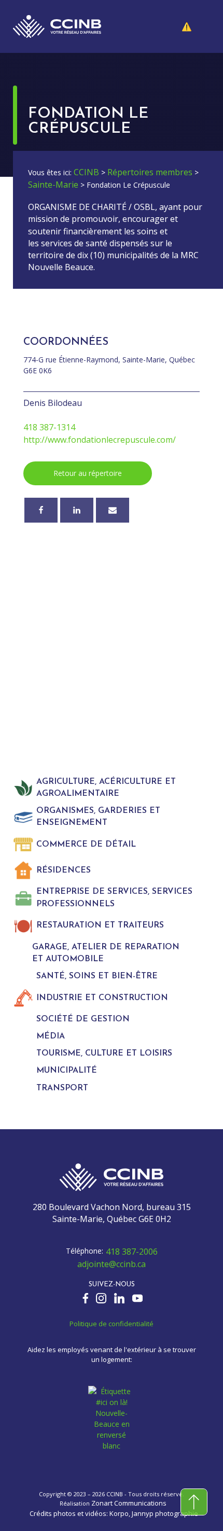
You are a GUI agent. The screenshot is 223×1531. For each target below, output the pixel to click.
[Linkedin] (76, 510)
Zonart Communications (128, 1503)
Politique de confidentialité (111, 1323)
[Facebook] (41, 510)
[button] (194, 26)
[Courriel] (112, 510)
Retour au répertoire (87, 473)
